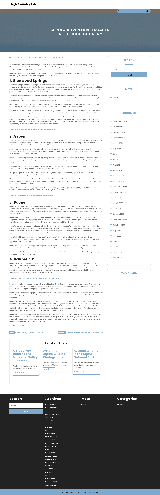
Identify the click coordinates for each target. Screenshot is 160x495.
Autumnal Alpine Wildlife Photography (54, 354)
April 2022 (117, 241)
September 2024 (120, 137)
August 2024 (118, 143)
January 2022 (118, 258)
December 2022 (120, 219)
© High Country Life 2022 (72, 492)
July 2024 (117, 148)
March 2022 (118, 247)
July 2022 (117, 230)
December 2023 (120, 187)
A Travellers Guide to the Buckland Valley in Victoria (25, 355)
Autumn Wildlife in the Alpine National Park (86, 354)
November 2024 (120, 127)
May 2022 (117, 236)
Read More (18, 372)
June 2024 (117, 154)
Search (147, 11)
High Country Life (23, 4)
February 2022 (119, 252)
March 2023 (118, 203)
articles (21, 325)
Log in (115, 97)
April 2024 (117, 165)
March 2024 (118, 170)
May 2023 (117, 197)
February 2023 (119, 208)
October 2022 (119, 225)
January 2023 (118, 214)
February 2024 (119, 176)
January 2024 (119, 181)
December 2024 (120, 121)
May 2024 (117, 159)
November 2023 (119, 192)
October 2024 (119, 132)
